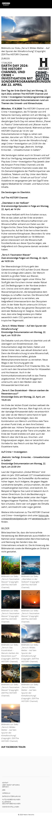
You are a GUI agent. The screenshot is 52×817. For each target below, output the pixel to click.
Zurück (5, 58)
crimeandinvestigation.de (14, 518)
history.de (44, 515)
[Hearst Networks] (6, 4)
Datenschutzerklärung (11, 796)
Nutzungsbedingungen (11, 799)
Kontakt (5, 783)
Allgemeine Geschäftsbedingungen (11, 803)
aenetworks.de (39, 518)
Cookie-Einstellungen (10, 807)
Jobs (3, 790)
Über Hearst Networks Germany (11, 786)
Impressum (6, 793)
